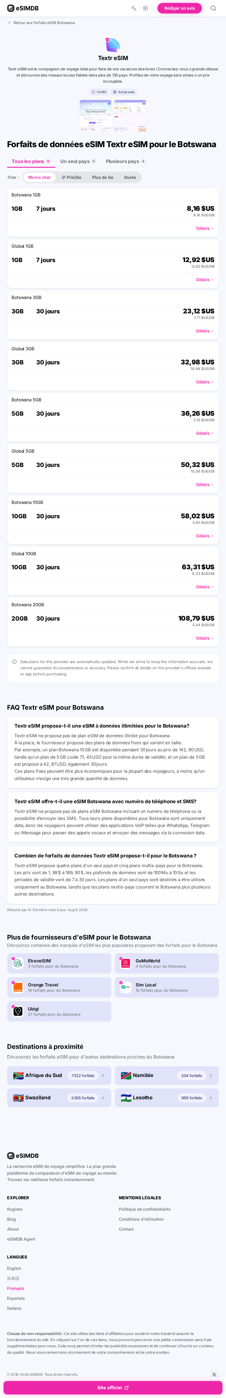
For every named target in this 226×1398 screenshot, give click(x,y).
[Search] (213, 8)
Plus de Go (103, 177)
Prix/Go (74, 177)
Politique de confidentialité (145, 1209)
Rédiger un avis (179, 8)
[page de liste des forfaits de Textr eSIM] (130, 116)
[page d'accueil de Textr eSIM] (95, 116)
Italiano (14, 1308)
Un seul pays (77, 161)
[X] (214, 1374)
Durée (130, 177)
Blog (11, 1219)
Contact (126, 1229)
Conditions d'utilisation (141, 1219)
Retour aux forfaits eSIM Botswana (44, 22)
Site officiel (109, 1387)
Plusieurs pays (125, 161)
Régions (15, 1209)
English (14, 1268)
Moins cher (39, 177)
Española (16, 1298)
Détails (203, 228)
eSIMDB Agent (21, 1238)
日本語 (13, 1278)
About (13, 1229)
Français (15, 1288)
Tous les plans (30, 161)
